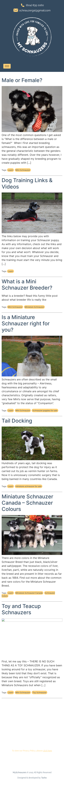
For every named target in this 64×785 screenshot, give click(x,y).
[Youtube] (37, 738)
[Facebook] (16, 738)
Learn (10, 170)
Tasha (44, 778)
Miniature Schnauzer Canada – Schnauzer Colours (27, 502)
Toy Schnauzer (39, 692)
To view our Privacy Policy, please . (32, 751)
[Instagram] (26, 738)
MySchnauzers (19, 772)
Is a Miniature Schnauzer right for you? (26, 323)
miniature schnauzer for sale (29, 486)
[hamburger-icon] (7, 66)
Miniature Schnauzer (34, 307)
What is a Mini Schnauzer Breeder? (27, 284)
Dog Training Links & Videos (27, 183)
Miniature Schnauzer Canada (29, 593)
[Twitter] (47, 738)
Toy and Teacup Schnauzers (21, 609)
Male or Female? (22, 80)
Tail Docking (17, 420)
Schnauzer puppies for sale (44, 410)
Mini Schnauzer (23, 170)
